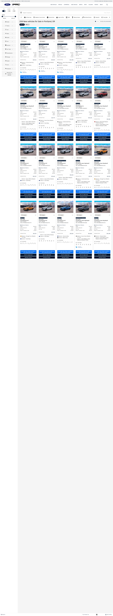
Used (14, 9)
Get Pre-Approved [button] (28, 80)
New (4, 9)
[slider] (2, 16)
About (101, 4)
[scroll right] (109, 17)
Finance (96, 4)
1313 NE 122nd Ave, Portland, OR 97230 (103, 1)
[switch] (3, 10)
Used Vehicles (74, 4)
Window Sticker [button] (28, 82)
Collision (91, 4)
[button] (107, 4)
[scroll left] (21, 17)
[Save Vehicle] (35, 41)
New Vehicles (54, 4)
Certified (8, 9)
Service (80, 4)
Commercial (66, 4)
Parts (85, 4)
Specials (60, 4)
